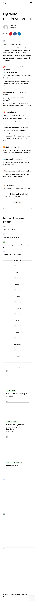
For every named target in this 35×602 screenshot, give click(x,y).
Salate (9, 390)
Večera (14, 390)
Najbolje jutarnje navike (12, 254)
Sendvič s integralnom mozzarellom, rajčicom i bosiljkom (15, 427)
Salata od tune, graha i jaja (16, 394)
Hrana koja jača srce (11, 237)
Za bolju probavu (9, 230)
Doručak (9, 421)
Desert (9, 462)
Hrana (5, 44)
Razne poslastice (17, 462)
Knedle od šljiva (12, 466)
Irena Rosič (13, 26)
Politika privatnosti (9, 597)
